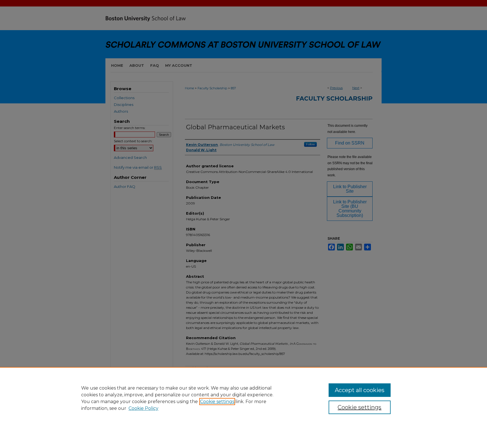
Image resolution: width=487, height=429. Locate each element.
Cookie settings (217, 401)
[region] (243, 398)
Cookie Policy (143, 408)
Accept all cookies (359, 390)
